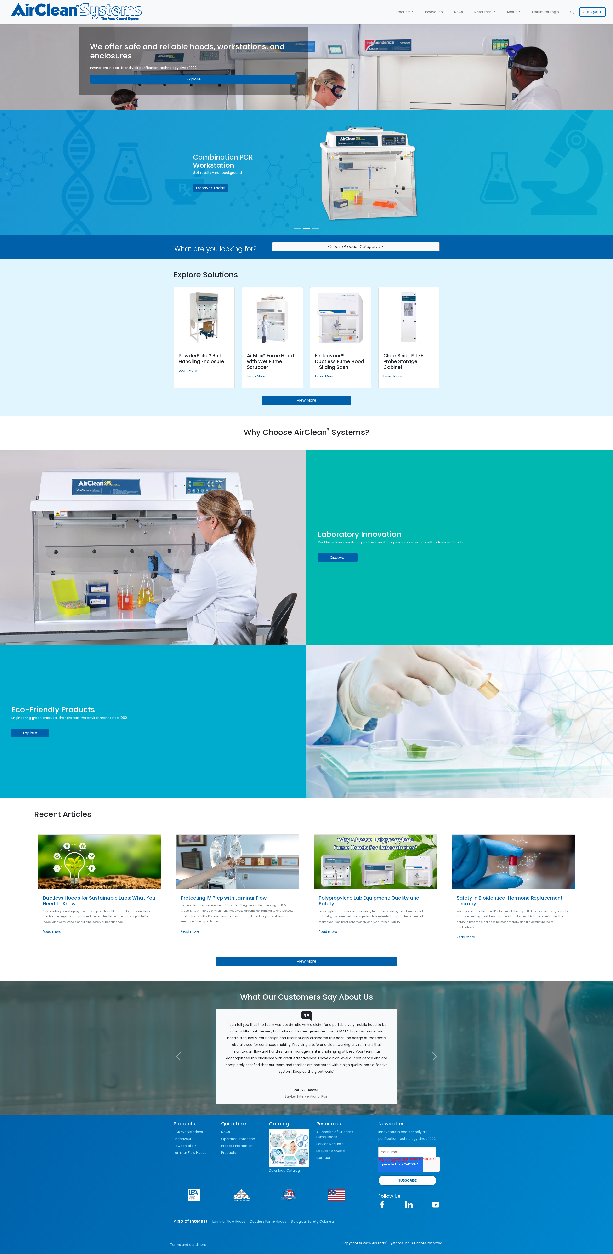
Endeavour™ (184, 1105)
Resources (483, 12)
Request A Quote (330, 1117)
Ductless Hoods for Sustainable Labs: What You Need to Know (99, 901)
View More (306, 400)
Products (403, 12)
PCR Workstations (188, 1098)
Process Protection (237, 1112)
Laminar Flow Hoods (190, 1119)
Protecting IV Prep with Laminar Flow (224, 898)
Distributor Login (545, 12)
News (458, 12)
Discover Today (210, 188)
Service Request (329, 1110)
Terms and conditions (188, 1211)
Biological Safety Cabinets (313, 1188)
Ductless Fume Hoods (268, 1188)
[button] (592, 12)
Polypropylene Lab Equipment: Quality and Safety (369, 901)
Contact (323, 1124)
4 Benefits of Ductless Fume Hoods (334, 1101)
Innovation (434, 12)
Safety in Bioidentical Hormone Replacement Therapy (509, 901)
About (512, 12)
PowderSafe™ (185, 1112)
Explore (194, 79)
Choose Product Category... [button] (354, 246)
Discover (337, 557)
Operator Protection (238, 1105)
